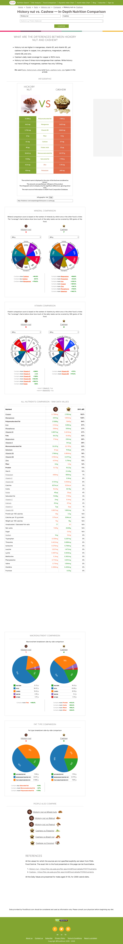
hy (65, 934)
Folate (7, 492)
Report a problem (90, 938)
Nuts (36, 7)
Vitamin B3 (9, 510)
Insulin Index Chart (83, 3)
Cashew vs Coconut (45, 843)
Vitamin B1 (9, 432)
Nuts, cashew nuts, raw (55, 70)
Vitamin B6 (9, 457)
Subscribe (102, 3)
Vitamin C (9, 500)
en (57, 934)
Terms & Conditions (75, 938)
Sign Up (111, 3)
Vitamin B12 (46, 390)
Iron (6, 425)
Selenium (8, 450)
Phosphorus (10, 428)
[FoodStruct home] (13, 4)
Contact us (39, 938)
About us (29, 938)
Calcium (8, 503)
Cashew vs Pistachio (45, 831)
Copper (8, 414)
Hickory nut (45, 7)
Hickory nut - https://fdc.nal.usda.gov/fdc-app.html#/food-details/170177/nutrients (62, 869)
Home (20, 7)
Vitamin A (8, 507)
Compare (57, 7)
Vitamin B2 (9, 482)
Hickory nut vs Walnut (45, 818)
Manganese (9, 418)
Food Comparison (49, 3)
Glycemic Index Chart (66, 3)
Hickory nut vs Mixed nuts (45, 812)
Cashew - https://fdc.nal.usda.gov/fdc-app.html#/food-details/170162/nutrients (61, 872)
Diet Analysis (36, 3)
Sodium (8, 535)
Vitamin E (8, 478)
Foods (28, 7)
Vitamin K (9, 443)
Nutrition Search (23, 3)
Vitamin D (46, 388)
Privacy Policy (60, 938)
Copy (50, 197)
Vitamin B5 (9, 453)
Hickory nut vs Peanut (45, 824)
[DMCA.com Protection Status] (61, 921)
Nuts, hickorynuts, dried (32, 70)
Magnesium (9, 439)
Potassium (9, 475)
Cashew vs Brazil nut (44, 837)
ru (61, 934)
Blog (94, 3)
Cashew (79, 7)
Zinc (7, 460)
